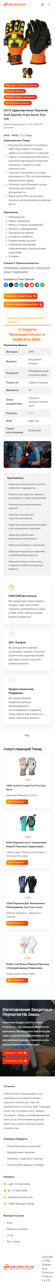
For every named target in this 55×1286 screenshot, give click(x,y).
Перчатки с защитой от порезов (21, 85)
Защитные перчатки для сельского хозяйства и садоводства (27, 486)
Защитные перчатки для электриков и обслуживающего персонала (28, 526)
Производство (20, 271)
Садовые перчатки (15, 91)
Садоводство (27, 267)
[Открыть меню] (42, 4)
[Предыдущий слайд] (6, 42)
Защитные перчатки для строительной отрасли (21, 516)
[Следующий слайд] (48, 42)
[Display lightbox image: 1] (27, 42)
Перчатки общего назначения (20, 97)
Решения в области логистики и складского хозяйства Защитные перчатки (26, 565)
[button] (27, 72)
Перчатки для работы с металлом (26, 545)
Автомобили (11, 267)
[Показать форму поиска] (49, 4)
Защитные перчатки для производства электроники (23, 536)
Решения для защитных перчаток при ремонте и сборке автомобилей (27, 496)
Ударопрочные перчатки (18, 103)
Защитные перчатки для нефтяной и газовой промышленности (27, 553)
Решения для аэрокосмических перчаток (25, 506)
